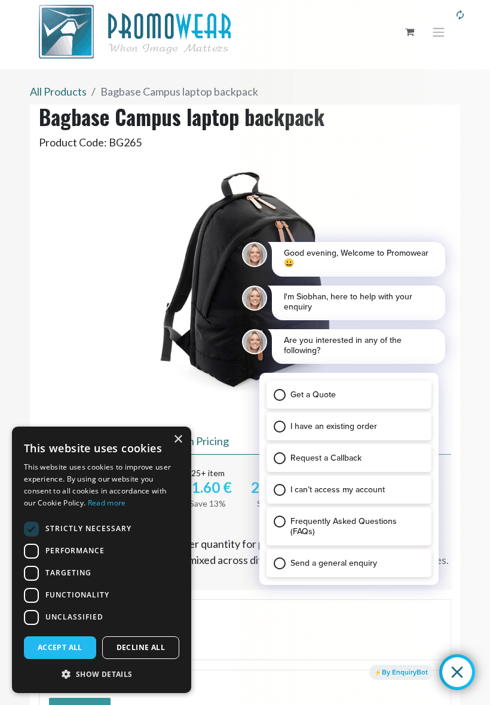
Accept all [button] (60, 647)
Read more (107, 503)
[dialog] (101, 560)
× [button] (177, 439)
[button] (101, 674)
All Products (58, 91)
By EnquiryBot (405, 672)
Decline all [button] (141, 647)
